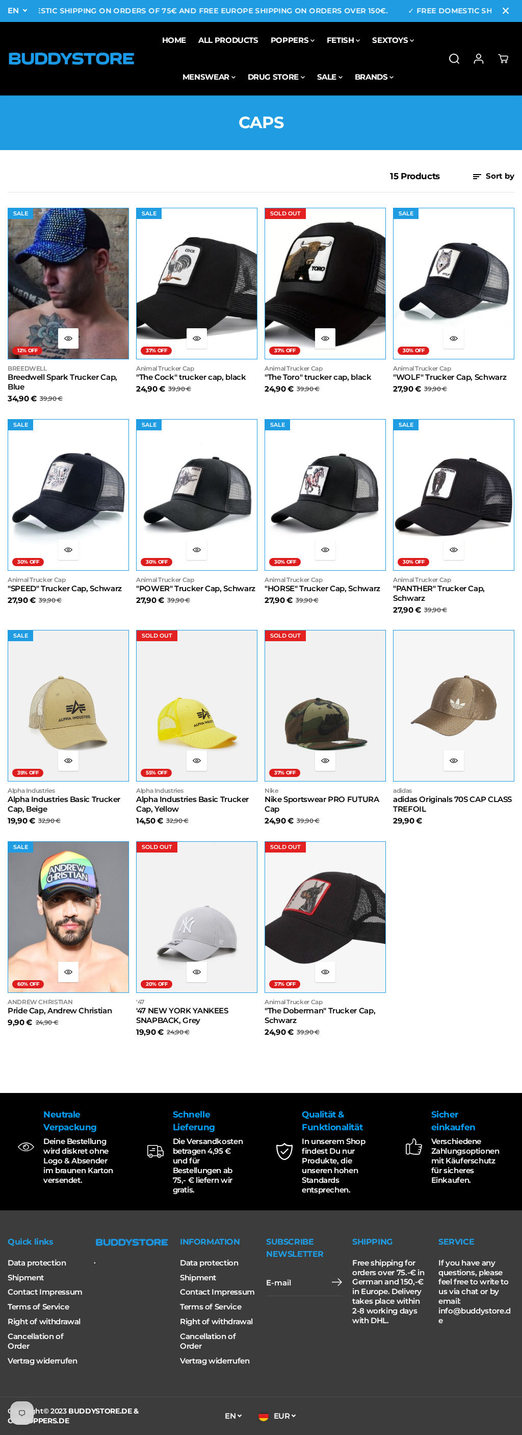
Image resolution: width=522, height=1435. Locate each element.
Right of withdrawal (44, 1321)
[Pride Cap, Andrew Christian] (68, 917)
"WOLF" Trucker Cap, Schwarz (449, 377)
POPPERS (290, 40)
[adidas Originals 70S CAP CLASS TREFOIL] (454, 705)
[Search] (454, 58)
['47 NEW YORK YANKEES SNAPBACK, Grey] (197, 917)
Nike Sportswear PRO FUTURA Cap (322, 804)
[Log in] (478, 58)
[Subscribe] (337, 1283)
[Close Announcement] (505, 10)
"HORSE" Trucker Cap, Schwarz (322, 588)
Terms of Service (38, 1306)
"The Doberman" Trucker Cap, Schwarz (320, 1015)
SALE (327, 77)
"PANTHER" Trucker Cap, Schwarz (439, 593)
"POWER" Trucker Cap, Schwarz (195, 588)
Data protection (37, 1263)
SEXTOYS (391, 40)
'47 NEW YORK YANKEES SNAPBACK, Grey (182, 1015)
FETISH (341, 40)
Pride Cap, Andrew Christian (60, 1010)
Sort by (499, 176)
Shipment (26, 1277)
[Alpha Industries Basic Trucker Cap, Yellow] (197, 705)
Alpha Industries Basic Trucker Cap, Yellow (192, 804)
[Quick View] (68, 338)
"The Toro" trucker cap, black (318, 377)
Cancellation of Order (36, 1341)
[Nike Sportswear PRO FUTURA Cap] (325, 705)
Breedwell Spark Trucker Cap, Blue (62, 382)
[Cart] (503, 58)
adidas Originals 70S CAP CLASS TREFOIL (452, 804)
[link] (132, 1242)
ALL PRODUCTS (228, 40)
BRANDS (372, 77)
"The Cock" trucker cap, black (191, 377)
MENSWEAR (206, 77)
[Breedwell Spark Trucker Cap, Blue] (68, 283)
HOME (174, 40)
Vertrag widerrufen (42, 1361)
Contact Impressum (45, 1292)
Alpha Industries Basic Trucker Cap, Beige (64, 804)
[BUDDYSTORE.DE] (71, 58)
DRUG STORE (274, 77)
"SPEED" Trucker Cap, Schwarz (65, 588)
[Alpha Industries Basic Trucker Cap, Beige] (68, 705)
